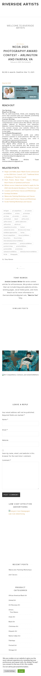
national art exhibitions (10, 251)
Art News (20, 44)
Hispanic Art (13, 631)
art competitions (16, 210)
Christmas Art (13, 626)
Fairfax (22, 232)
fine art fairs (7, 238)
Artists (11, 610)
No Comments (26, 62)
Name (5, 419)
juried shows (19, 249)
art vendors (15, 216)
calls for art (17, 224)
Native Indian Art (14, 636)
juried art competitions (10, 243)
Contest (22, 227)
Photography (14, 254)
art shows (6, 216)
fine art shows (18, 238)
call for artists (25, 219)
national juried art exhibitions (28, 251)
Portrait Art (13, 645)
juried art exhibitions (26, 243)
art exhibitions (8, 213)
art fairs (17, 213)
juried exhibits (8, 249)
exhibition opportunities (10, 232)
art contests (28, 210)
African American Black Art (18, 595)
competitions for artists (10, 227)
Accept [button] (21, 671)
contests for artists (9, 230)
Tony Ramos (8, 259)
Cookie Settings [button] (10, 671)
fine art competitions (9, 235)
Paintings (12, 640)
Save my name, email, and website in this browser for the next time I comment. (18, 454)
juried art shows (8, 246)
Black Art (12, 621)
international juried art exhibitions (13, 240)
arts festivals (7, 219)
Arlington (6, 210)
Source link (6, 83)
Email (5, 430)
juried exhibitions (21, 246)
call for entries (8, 221)
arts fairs (25, 216)
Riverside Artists (20, 4)
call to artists (7, 224)
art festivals (26, 213)
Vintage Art (13, 650)
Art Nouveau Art (14, 605)
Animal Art (12, 600)
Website (5, 440)
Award (16, 219)
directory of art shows (24, 230)
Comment (6, 460)
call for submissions (20, 221)
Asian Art (12, 617)
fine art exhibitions (24, 235)
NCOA (5, 254)
